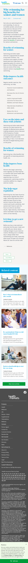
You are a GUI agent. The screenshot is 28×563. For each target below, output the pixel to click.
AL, (2, 474)
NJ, (13, 477)
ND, (7, 477)
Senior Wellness (9, 257)
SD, (10, 479)
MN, (20, 475)
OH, (22, 477)
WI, (24, 479)
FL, (18, 474)
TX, (14, 479)
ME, (16, 475)
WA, (22, 479)
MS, (25, 475)
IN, (6, 475)
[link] (12, 40)
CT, (12, 474)
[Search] (22, 3)
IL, (4, 475)
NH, (11, 477)
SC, (8, 479)
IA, (24, 474)
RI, (6, 479)
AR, (4, 474)
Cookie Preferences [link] (7, 465)
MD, (13, 475)
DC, (15, 474)
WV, (3, 480)
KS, (7, 475)
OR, (3, 479)
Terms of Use (18, 555)
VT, (20, 479)
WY (5, 480)
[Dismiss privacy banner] (26, 544)
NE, (9, 477)
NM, (16, 477)
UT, (16, 479)
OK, (25, 477)
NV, (18, 477)
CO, (11, 474)
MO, (23, 475)
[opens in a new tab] (25, 393)
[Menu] (26, 3)
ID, (2, 475)
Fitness (7, 254)
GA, (20, 474)
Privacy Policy (8, 555)
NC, (5, 477)
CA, (8, 474)
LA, (11, 475)
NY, (20, 477)
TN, (12, 479)
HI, (22, 474)
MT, (3, 477)
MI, (18, 475)
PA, (5, 479)
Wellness (7, 260)
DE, (17, 474)
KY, (9, 475)
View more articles (14, 384)
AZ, (6, 474)
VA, (18, 479)
